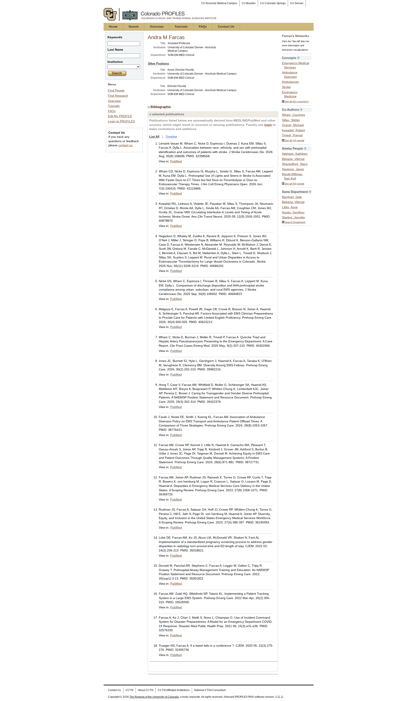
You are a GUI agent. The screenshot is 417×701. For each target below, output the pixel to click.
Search (134, 26)
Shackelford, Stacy (295, 164)
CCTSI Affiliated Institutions (174, 690)
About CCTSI (145, 690)
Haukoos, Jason (293, 169)
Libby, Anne (290, 207)
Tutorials (181, 26)
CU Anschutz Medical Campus (219, 3)
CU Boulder (249, 3)
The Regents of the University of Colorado (154, 696)
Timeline (171, 136)
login (268, 125)
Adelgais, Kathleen (295, 153)
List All (154, 136)
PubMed (176, 161)
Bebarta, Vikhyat (293, 159)
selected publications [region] (167, 114)
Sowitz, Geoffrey (293, 212)
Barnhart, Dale (292, 197)
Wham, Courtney (293, 115)
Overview (157, 26)
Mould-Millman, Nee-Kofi (292, 176)
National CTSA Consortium (210, 690)
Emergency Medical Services (295, 65)
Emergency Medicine (290, 94)
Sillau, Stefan (291, 120)
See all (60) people (294, 183)
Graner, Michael (293, 125)
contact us (125, 145)
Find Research (118, 95)
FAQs (203, 26)
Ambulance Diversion (289, 74)
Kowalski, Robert (293, 130)
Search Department (295, 222)
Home (113, 26)
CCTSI (129, 690)
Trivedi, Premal (292, 135)
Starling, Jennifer (293, 217)
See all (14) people (294, 140)
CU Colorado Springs (273, 3)
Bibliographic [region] (161, 107)
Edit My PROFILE (120, 116)
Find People (116, 90)
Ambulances (290, 81)
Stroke (286, 87)
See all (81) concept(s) (297, 101)
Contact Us (226, 26)
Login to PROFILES (121, 121)
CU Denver (296, 3)
